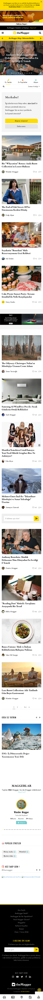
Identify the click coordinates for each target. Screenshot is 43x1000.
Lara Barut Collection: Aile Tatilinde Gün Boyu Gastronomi (20, 692)
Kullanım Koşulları (21, 926)
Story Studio (10, 302)
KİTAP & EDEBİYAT (21, 46)
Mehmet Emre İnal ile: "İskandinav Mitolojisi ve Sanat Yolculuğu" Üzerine (19, 499)
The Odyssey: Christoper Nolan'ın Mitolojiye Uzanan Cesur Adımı (18, 365)
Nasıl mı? (33, 28)
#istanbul (22, 852)
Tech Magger (10, 415)
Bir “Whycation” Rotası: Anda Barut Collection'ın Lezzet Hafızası (19, 165)
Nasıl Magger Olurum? (21, 920)
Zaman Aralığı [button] (33, 86)
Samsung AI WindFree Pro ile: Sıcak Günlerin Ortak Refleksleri (19, 408)
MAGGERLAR (21, 786)
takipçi (29, 819)
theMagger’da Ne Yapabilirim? (21, 916)
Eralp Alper (9, 215)
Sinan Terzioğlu (11, 371)
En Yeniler (8, 82)
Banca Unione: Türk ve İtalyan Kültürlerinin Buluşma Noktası (17, 648)
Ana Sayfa (21, 910)
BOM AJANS (25, 991)
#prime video (8, 856)
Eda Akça (9, 461)
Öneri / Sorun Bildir (21, 932)
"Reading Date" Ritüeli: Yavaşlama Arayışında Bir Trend (18, 605)
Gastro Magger (11, 568)
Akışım (36, 82)
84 (25, 707)
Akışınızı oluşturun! (21, 121)
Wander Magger (11, 172)
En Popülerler (22, 82)
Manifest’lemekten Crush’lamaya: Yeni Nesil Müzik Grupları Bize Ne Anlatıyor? (18, 453)
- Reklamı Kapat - (21, 24)
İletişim (21, 929)
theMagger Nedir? (21, 913)
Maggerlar (21, 923)
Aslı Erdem (9, 259)
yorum (21, 819)
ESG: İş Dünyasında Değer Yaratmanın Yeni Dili (15, 755)
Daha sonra (21, 126)
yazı (13, 819)
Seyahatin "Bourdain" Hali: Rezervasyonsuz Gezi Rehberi (16, 252)
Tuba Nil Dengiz (11, 655)
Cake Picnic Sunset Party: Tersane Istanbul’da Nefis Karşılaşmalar (18, 295)
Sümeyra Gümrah (12, 507)
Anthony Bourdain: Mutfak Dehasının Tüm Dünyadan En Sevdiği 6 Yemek (20, 560)
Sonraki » (29, 707)
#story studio (8, 852)
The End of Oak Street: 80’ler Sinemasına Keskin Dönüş (16, 208)
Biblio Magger (21, 70)
